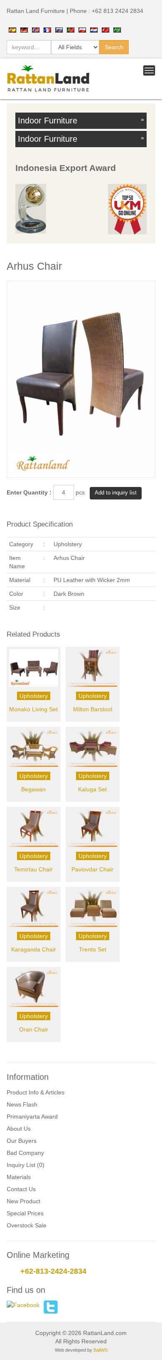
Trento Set (92, 949)
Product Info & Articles (35, 1092)
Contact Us (21, 1189)
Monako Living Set (33, 709)
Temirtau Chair (33, 869)
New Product (23, 1201)
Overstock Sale (27, 1225)
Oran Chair (33, 1029)
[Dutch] (94, 29)
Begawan (33, 789)
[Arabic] (117, 29)
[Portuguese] (70, 29)
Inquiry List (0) (25, 1165)
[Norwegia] (35, 29)
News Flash (22, 1104)
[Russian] (59, 29)
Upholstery (34, 696)
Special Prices (25, 1213)
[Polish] (82, 29)
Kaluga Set (92, 789)
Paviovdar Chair (92, 869)
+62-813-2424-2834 (53, 1271)
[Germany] (24, 29)
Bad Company (25, 1152)
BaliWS (100, 1349)
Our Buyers (22, 1140)
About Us (19, 1128)
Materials (19, 1177)
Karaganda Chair (33, 949)
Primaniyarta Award (32, 1116)
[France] (47, 29)
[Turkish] (105, 29)
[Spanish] (12, 29)
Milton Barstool (92, 709)
